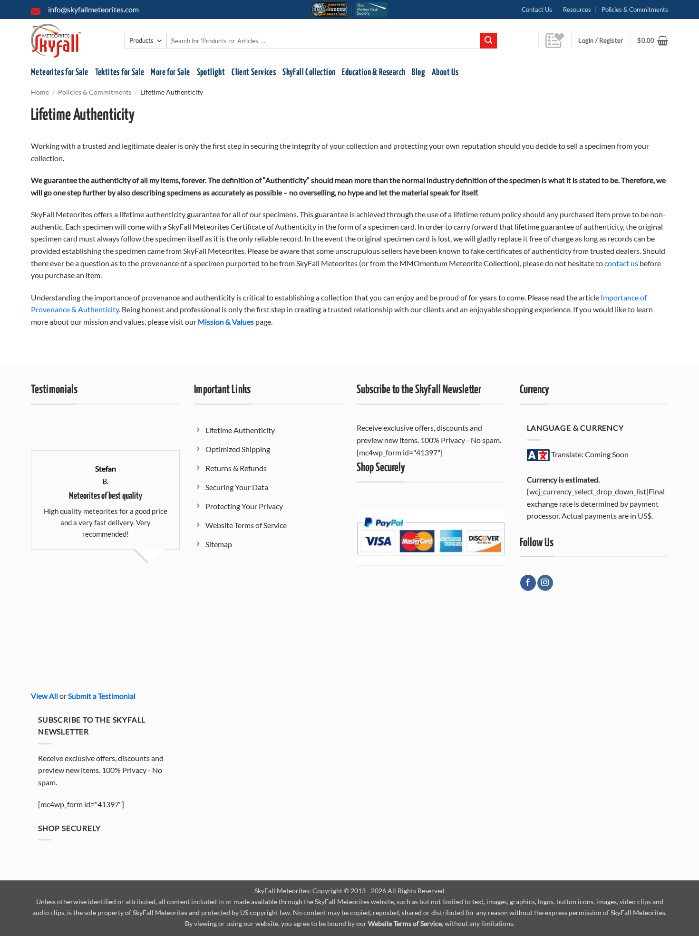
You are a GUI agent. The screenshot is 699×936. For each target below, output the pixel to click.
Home (40, 92)
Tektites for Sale (120, 72)
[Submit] (488, 41)
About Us (445, 72)
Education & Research (373, 72)
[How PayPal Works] (431, 535)
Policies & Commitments (635, 9)
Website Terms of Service (405, 923)
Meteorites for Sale (59, 72)
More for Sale (170, 72)
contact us (621, 263)
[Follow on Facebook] (528, 583)
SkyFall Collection (308, 72)
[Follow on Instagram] (545, 583)
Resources (577, 9)
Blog (418, 72)
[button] (652, 40)
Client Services (254, 72)
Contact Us (537, 9)
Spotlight (211, 72)
